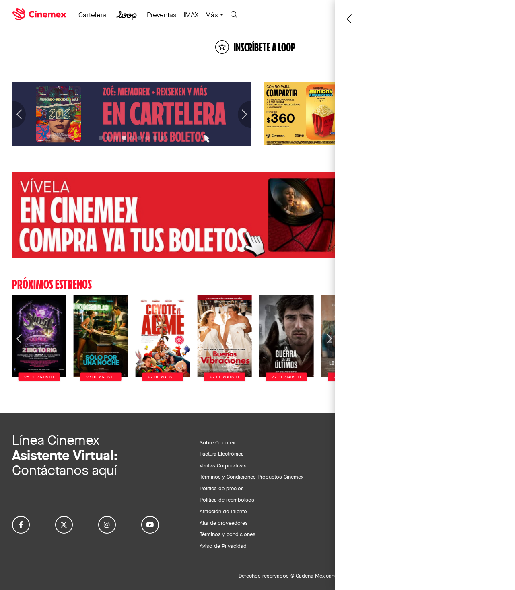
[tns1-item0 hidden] (101, 138)
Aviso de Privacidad (223, 545)
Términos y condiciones (227, 534)
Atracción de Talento (223, 511)
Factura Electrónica (222, 453)
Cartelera (92, 14)
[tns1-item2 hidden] (116, 138)
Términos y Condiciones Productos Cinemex (251, 476)
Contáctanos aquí (64, 470)
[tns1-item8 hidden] (163, 138)
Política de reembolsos (227, 499)
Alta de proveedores (224, 522)
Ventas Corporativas (223, 465)
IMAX (190, 14)
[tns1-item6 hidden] (147, 138)
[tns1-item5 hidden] (139, 138)
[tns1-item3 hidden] (124, 138)
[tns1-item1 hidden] (108, 138)
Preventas (162, 14)
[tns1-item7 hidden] (155, 138)
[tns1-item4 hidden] (132, 138)
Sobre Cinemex (217, 442)
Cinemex (40, 14)
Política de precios (222, 488)
